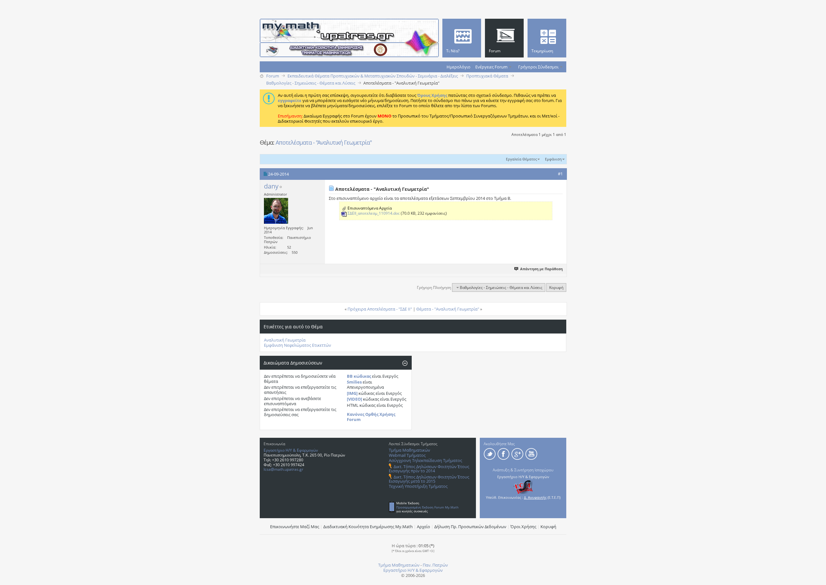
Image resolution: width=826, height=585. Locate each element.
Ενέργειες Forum (491, 67)
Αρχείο (423, 526)
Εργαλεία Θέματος (521, 159)
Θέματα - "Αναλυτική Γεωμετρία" (447, 309)
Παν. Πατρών (435, 565)
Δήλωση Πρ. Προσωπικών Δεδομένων (470, 526)
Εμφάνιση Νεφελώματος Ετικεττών (297, 345)
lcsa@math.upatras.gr (283, 469)
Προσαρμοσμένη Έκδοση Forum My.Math (427, 507)
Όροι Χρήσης (523, 526)
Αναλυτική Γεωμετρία (285, 340)
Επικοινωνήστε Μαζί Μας (294, 526)
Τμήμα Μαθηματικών (409, 450)
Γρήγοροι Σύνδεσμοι (538, 67)
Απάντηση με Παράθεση (541, 268)
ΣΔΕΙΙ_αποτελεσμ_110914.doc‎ (374, 213)
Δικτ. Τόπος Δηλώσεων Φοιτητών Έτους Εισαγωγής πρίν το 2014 (429, 469)
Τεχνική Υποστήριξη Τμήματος (418, 486)
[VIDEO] (354, 399)
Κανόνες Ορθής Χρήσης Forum (371, 416)
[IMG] (352, 393)
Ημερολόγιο (458, 67)
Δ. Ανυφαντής (535, 497)
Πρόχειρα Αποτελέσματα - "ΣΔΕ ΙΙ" (380, 309)
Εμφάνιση (553, 159)
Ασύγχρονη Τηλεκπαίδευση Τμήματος (425, 460)
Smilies (354, 382)
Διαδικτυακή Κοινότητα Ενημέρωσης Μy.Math (368, 526)
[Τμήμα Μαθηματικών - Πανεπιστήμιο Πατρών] (803, 577)
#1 (560, 174)
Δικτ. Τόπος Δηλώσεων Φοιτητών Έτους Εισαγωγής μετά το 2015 (429, 479)
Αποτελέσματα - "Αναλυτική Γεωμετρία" (324, 142)
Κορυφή (556, 287)
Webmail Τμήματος (407, 455)
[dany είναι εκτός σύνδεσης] (276, 211)
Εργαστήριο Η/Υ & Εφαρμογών (291, 450)
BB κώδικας (359, 376)
